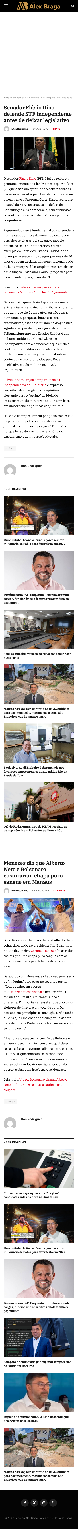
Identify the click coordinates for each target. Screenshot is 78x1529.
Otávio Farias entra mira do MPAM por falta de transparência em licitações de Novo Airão (35, 828)
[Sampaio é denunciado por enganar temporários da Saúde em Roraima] (39, 1337)
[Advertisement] (39, 54)
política (9, 448)
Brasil (56, 129)
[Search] (72, 6)
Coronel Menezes (44, 951)
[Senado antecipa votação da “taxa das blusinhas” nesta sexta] (39, 629)
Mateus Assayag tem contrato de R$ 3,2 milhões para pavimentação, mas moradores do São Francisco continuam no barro (36, 712)
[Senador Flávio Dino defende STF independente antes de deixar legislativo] (39, 153)
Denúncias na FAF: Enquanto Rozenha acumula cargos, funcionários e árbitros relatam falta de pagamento (36, 598)
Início (6, 97)
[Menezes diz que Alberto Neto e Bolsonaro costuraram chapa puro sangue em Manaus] (39, 915)
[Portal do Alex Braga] (39, 6)
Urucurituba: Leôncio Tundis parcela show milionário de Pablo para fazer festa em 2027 (34, 542)
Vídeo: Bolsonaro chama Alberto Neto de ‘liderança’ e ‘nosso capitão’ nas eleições (35, 1084)
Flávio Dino (28, 179)
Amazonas (59, 890)
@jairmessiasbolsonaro (27, 992)
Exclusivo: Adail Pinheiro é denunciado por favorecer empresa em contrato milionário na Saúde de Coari (35, 771)
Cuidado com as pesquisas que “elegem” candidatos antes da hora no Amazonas (31, 1195)
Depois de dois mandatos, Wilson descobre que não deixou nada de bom (36, 1419)
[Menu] (6, 6)
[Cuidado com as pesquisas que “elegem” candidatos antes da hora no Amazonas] (39, 1168)
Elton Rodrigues (19, 128)
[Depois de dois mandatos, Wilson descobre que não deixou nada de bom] (39, 1392)
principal (10, 1101)
